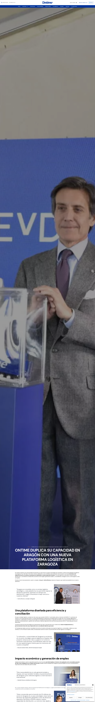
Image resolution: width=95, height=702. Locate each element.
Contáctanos (74, 6)
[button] (92, 684)
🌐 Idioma (91, 2)
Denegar (80, 697)
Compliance (55, 6)
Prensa (29, 546)
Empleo (62, 6)
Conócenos (32, 6)
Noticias (67, 6)
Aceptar (71, 697)
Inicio (19, 6)
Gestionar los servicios (70, 694)
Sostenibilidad (40, 6)
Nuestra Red (48, 6)
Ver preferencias (89, 697)
